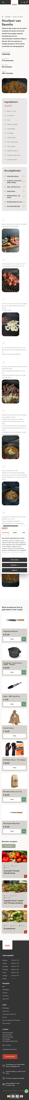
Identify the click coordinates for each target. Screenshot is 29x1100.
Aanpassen (14, 565)
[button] (3, 2)
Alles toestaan (14, 559)
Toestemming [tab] (5, 532)
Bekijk (12, 639)
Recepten (7, 16)
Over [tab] (24, 532)
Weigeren (14, 570)
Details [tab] (15, 532)
